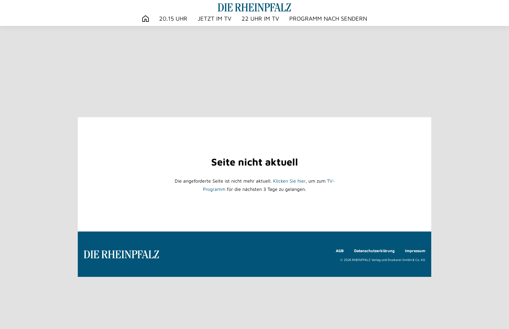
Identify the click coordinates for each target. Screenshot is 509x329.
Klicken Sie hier (289, 180)
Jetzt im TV (214, 18)
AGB (340, 250)
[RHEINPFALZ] (254, 7)
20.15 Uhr (173, 18)
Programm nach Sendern (328, 18)
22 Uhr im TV (260, 18)
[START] (145, 19)
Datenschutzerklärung (374, 250)
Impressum (415, 250)
